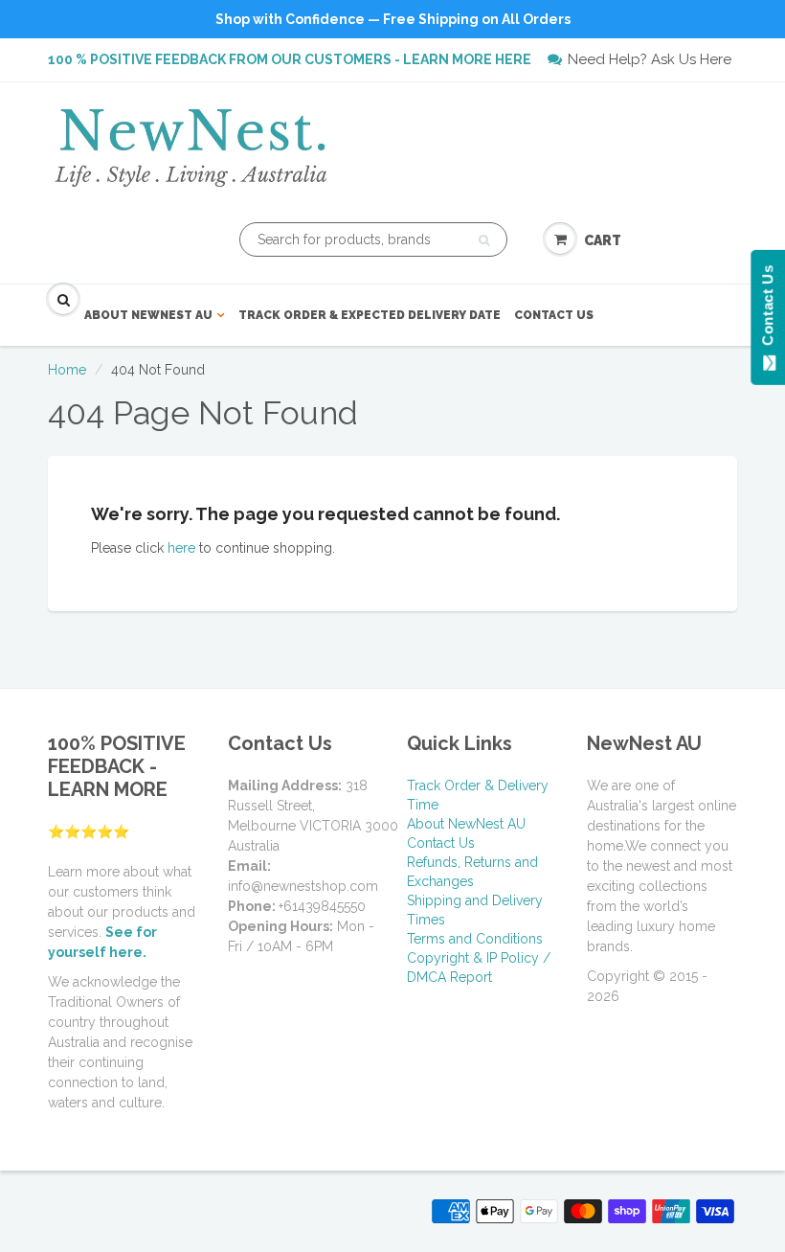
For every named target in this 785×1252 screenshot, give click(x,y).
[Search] (484, 240)
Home (67, 369)
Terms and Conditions (475, 938)
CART (602, 240)
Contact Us (554, 315)
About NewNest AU (148, 315)
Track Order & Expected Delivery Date (369, 315)
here (181, 548)
